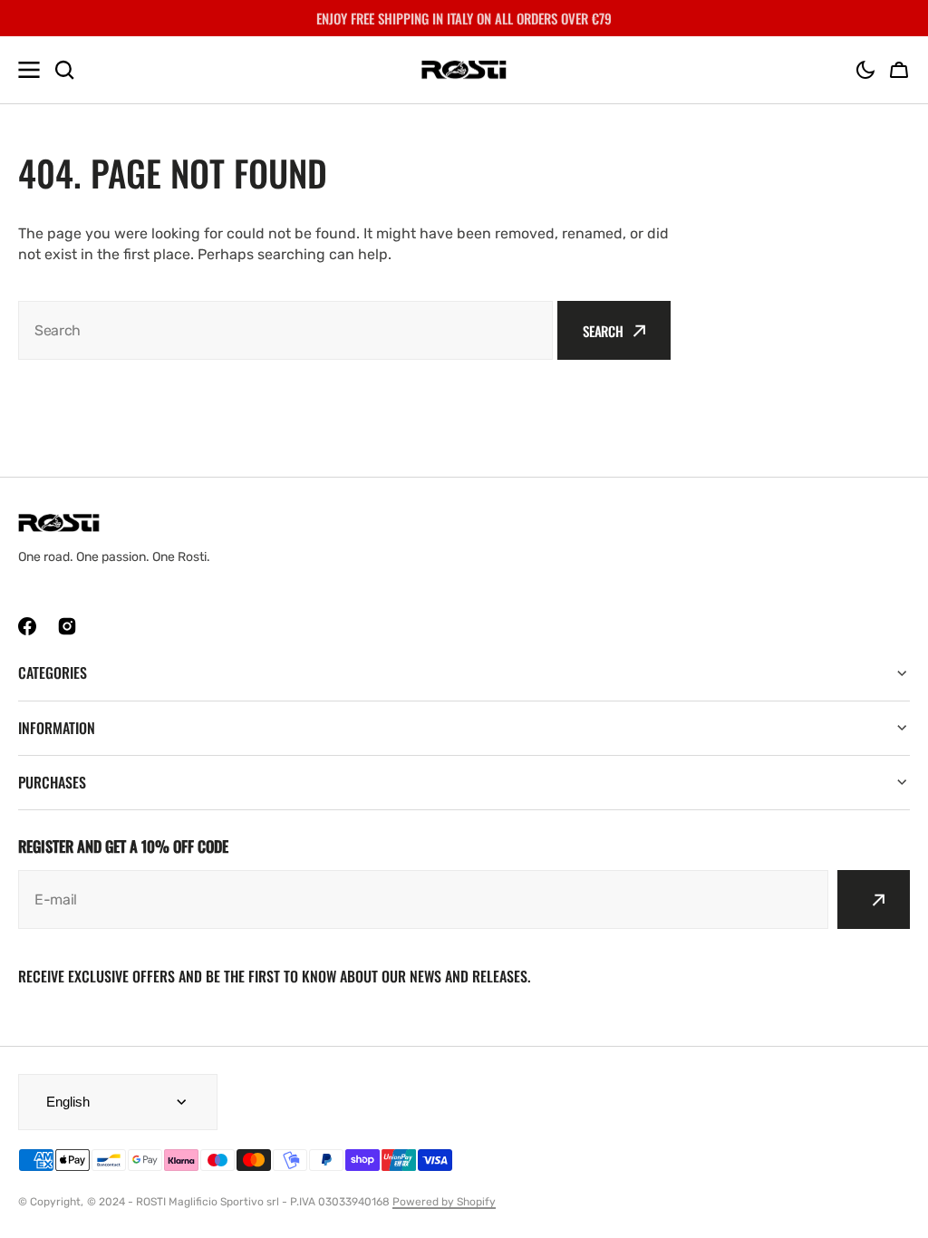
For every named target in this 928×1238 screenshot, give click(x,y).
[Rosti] (464, 70)
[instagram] (67, 626)
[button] (865, 70)
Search (603, 331)
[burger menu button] (29, 70)
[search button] (64, 70)
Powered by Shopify (444, 1201)
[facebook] (27, 626)
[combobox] (285, 330)
